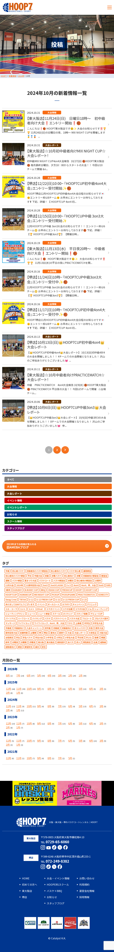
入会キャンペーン (34, 628)
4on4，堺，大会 (88, 585)
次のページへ (65, 450)
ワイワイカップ (24, 623)
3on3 (45, 585)
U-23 (84, 599)
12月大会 (9, 585)
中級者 (8, 628)
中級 (7, 571)
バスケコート (45, 580)
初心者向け (69, 575)
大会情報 (12, 486)
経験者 (103, 642)
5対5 (108, 585)
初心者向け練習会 (84, 580)
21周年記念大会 (33, 585)
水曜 (78, 575)
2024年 (19, 585)
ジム (90, 609)
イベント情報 (14, 500)
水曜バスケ (56, 575)
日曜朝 (24, 642)
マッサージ (10, 623)
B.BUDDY (17, 590)
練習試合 (28, 647)
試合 (44, 647)
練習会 (104, 575)
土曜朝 (33, 632)
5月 (39, 675)
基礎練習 (87, 571)
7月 (18, 675)
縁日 (37, 647)
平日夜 (80, 637)
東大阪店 (50, 642)
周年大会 (99, 628)
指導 (96, 637)
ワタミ (70, 623)
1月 (81, 675)
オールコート (53, 604)
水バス (70, 642)
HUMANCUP (25, 594)
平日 (29, 575)
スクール (56, 613)
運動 (7, 580)
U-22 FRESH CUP (71, 599)
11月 (19, 689)
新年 (7, 642)
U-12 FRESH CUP (44, 599)
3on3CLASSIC (57, 585)
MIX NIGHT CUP (41, 594)
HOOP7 (79, 590)
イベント (41, 604)
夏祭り (62, 632)
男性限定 (87, 642)
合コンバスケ (80, 628)
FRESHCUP (67, 590)
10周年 (98, 580)
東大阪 (41, 642)
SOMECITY (103, 594)
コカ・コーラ (11, 609)
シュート (31, 613)
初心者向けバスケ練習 (15, 575)
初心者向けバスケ (58, 571)
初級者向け (67, 628)
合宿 (91, 628)
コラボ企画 (67, 609)
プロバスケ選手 (101, 618)
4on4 (75, 585)
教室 (103, 637)
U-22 (57, 599)
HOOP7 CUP (91, 590)
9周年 (8, 590)
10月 (29, 689)
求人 (78, 642)
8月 (8, 675)
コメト (23, 609)
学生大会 (39, 637)
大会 (70, 632)
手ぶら (89, 637)
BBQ (43, 590)
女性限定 (9, 637)
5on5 (101, 585)
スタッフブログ (16, 528)
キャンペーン (78, 604)
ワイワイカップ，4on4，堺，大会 (49, 623)
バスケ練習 (17, 580)
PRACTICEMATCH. (86, 594)
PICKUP (55, 594)
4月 (49, 675)
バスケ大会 (74, 618)
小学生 (59, 637)
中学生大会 (97, 623)
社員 (95, 642)
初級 (47, 575)
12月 (8, 689)
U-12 (31, 599)
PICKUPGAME (68, 594)
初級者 (56, 628)
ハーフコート (23, 618)
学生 (18, 637)
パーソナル (10, 618)
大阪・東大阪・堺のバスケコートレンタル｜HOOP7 (73, 822)
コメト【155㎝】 (36, 609)
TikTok (22, 599)
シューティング (101, 609)
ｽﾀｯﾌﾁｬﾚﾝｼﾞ (68, 613)
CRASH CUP (53, 590)
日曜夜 (15, 642)
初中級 (47, 628)
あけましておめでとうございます (19, 604)
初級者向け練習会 (91, 575)
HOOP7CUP (11, 594)
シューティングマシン (15, 613)
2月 (70, 675)
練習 (20, 647)
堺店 (46, 632)
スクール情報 (14, 521)
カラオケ (66, 604)
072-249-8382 (57, 861)
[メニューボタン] (109, 7)
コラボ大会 (80, 609)
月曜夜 (32, 642)
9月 (39, 689)
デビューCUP (96, 613)
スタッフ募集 (82, 613)
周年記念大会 (11, 632)
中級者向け (19, 628)
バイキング (37, 618)
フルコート (87, 618)
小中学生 (49, 637)
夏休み (53, 632)
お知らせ (12, 514)
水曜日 (71, 580)
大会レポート (14, 493)
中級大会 (38, 575)
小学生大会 (70, 637)
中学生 (87, 623)
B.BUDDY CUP (31, 590)
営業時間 (24, 632)
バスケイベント (60, 618)
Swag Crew (10, 599)
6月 (29, 675)
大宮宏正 (92, 632)
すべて (10, 479)
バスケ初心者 (74, 571)
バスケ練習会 (59, 580)
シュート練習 (44, 613)
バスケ (47, 618)
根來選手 (61, 642)
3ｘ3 (68, 585)
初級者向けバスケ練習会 (37, 571)
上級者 (78, 623)
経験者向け (10, 647)
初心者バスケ (18, 571)
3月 (60, 675)
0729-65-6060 (57, 841)
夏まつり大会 (30, 580)
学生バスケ (27, 637)
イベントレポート (17, 507)
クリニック (92, 604)
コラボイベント (53, 609)
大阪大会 (103, 632)
